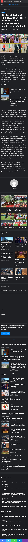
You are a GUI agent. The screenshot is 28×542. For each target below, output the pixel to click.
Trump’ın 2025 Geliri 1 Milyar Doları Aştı (20, 245)
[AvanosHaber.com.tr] (14, 4)
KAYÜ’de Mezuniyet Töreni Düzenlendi (20, 276)
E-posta (3, 314)
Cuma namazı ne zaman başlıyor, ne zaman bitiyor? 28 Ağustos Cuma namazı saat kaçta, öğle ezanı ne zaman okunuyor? (18, 99)
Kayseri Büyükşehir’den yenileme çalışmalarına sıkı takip (7, 277)
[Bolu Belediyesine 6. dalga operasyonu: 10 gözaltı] (7, 240)
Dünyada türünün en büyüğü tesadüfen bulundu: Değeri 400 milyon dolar (20, 261)
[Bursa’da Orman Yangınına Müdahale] (5, 451)
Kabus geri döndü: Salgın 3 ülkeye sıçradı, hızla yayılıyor (17, 424)
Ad (2, 309)
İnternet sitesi (4, 319)
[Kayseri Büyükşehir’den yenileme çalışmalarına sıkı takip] (7, 271)
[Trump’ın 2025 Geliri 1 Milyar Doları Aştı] (21, 240)
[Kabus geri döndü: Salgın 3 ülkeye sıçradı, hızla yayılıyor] (5, 425)
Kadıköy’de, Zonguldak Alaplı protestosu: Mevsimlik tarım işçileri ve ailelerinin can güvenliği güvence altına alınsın (7, 255)
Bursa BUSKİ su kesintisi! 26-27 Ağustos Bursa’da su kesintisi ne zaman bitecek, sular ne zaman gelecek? (13, 466)
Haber (9, 9)
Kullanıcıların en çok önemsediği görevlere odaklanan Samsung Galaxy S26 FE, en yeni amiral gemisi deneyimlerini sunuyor (13, 358)
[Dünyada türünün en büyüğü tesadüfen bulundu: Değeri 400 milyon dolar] (21, 254)
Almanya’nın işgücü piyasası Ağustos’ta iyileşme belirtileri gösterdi (12, 419)
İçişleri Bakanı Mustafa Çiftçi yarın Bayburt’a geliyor (18, 350)
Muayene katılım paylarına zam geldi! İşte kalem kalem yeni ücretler (17, 392)
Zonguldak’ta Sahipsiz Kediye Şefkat (11, 456)
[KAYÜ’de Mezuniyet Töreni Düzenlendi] (21, 271)
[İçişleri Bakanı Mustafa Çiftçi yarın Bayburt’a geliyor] (5, 91)
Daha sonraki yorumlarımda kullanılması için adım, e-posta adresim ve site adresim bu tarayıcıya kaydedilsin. (13, 327)
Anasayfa (4, 9)
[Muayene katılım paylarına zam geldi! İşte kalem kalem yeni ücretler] (5, 393)
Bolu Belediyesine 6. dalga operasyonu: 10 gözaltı (6, 246)
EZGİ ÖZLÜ (5, 29)
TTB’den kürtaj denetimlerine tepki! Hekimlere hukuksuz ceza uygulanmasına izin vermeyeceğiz (18, 407)
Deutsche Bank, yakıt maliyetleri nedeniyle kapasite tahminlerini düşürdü (13, 414)
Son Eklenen (14, 340)
